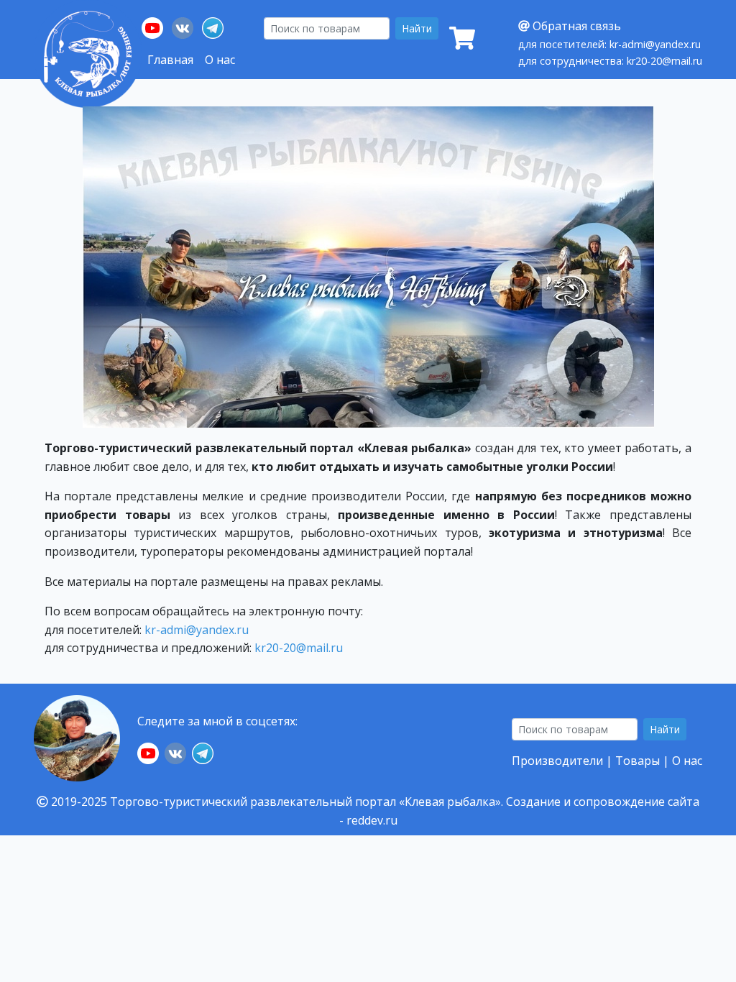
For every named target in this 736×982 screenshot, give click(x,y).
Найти (417, 28)
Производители (557, 760)
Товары (637, 760)
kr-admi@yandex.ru (196, 630)
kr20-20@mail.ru (298, 648)
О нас (220, 60)
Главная (170, 60)
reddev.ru (371, 820)
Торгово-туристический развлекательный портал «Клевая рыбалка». (306, 801)
